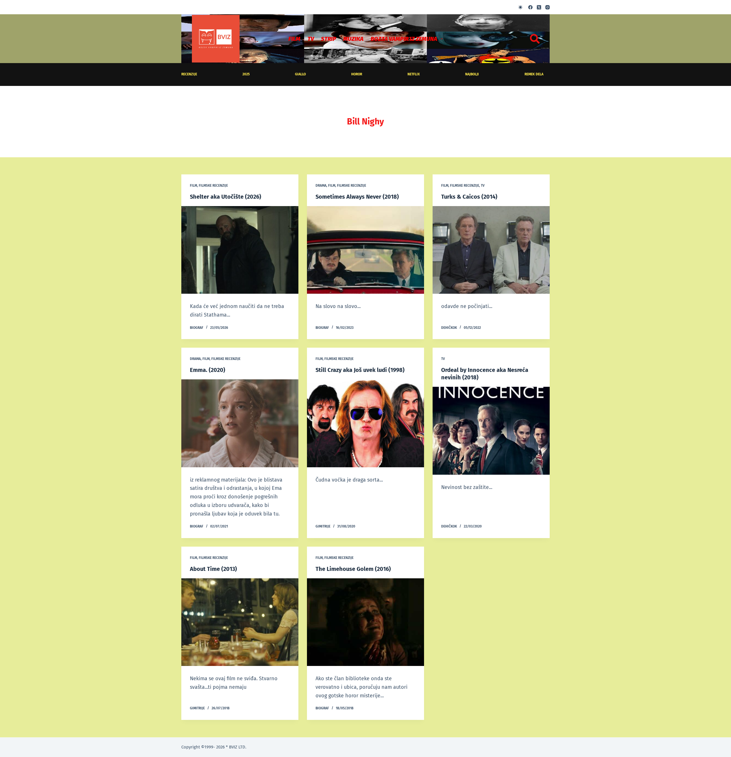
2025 (246, 74)
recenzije (189, 74)
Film (294, 38)
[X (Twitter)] (539, 7)
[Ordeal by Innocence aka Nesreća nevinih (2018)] (491, 431)
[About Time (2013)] (239, 622)
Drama (321, 186)
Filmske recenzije (213, 186)
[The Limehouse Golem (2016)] (365, 622)
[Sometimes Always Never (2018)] (365, 250)
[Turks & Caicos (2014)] (491, 250)
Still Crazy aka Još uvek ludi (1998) (360, 370)
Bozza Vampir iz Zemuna (404, 38)
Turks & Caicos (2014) (469, 196)
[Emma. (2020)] (239, 423)
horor (356, 74)
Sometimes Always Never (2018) (357, 196)
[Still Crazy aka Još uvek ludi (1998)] (365, 423)
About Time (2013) (213, 568)
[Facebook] (530, 7)
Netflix (413, 74)
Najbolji (472, 74)
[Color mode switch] (520, 7)
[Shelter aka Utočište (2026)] (239, 250)
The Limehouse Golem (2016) (353, 568)
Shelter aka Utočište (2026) (225, 196)
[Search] (535, 39)
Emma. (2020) (207, 370)
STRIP (328, 38)
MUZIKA (353, 38)
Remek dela (534, 74)
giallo (300, 74)
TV (311, 38)
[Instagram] (547, 7)
